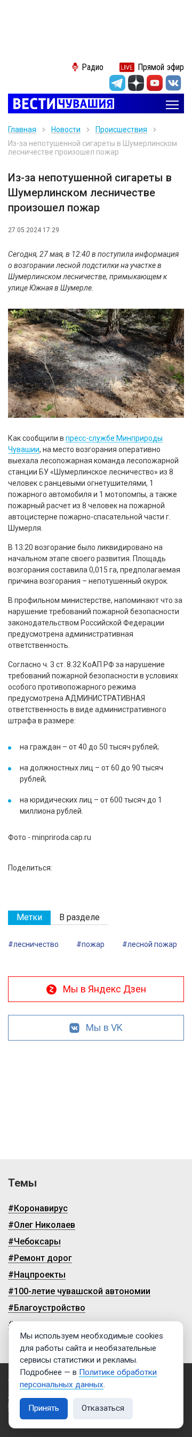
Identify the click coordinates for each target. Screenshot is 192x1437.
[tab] (29, 918)
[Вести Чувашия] (61, 104)
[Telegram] (117, 83)
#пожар (90, 944)
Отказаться (103, 1408)
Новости (66, 129)
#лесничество (33, 944)
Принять (43, 1408)
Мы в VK (104, 1027)
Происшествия (121, 129)
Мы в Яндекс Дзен (104, 989)
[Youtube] (155, 83)
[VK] (173, 83)
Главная (22, 129)
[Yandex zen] (136, 83)
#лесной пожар (149, 944)
